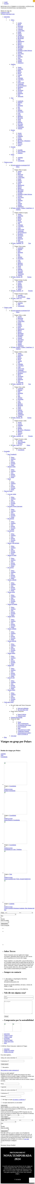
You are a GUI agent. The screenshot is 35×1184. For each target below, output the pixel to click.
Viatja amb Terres (9, 1041)
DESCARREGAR (5, 1118)
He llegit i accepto (14, 1099)
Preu (2, 916)
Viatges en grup (8, 789)
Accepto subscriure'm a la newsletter (12, 1102)
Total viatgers (4, 1116)
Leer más (26, 1139)
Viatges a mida (8, 1037)
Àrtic (2, 755)
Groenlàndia (4, 757)
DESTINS (7, 1034)
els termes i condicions (19, 1099)
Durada (3, 919)
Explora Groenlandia (9, 790)
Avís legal (6, 1049)
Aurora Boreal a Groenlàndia (12, 820)
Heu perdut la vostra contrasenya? (10, 1070)
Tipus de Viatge (8, 1040)
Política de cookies (9, 1050)
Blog (5, 1043)
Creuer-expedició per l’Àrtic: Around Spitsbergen (17, 879)
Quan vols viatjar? (5, 1115)
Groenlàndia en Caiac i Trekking (13, 849)
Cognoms (3, 1087)
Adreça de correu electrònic (8, 1058)
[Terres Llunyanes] (8, 14)
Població (3, 1096)
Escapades (7, 1038)
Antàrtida (3, 753)
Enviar (6, 1016)
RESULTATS (4, 923)
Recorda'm (5, 1067)
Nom (2, 1083)
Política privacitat (8, 1052)
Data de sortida (5, 920)
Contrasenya (4, 1061)
